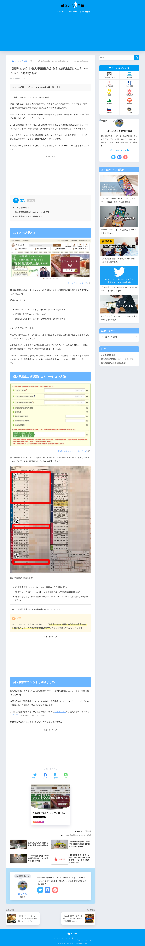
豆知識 (88, 831)
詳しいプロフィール (118, 150)
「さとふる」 (60, 712)
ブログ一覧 (72, 12)
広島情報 (129, 104)
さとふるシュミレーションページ (72, 451)
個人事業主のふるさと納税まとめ (28, 216)
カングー (129, 112)
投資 (109, 95)
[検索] (136, 57)
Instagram (55, 894)
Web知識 (129, 77)
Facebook (47, 894)
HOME (74, 933)
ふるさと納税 (85, 835)
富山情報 (109, 104)
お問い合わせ (85, 12)
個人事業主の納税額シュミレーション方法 (32, 212)
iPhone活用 (129, 86)
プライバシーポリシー (84, 940)
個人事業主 (72, 835)
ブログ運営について (109, 77)
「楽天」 (16, 715)
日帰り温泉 (129, 95)
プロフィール (60, 12)
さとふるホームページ (77, 283)
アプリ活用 (109, 86)
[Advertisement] (72, 34)
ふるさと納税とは (22, 207)
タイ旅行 (109, 112)
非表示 (31, 201)
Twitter (40, 894)
